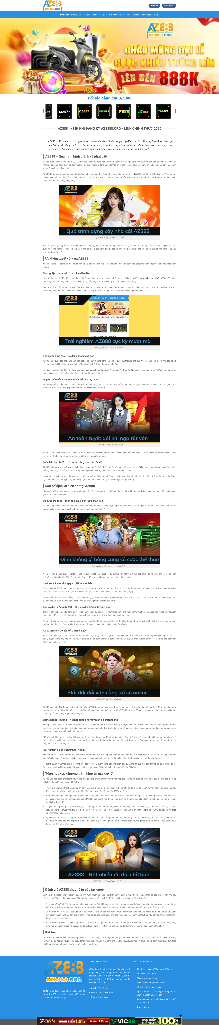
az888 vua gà (60, 997)
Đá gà (128, 15)
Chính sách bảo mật (100, 988)
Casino (87, 15)
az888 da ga (56, 994)
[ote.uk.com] (55, 5)
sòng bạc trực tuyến (151, 278)
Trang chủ (64, 15)
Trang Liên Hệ (143, 1007)
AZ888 (51, 141)
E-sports (136, 15)
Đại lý (156, 15)
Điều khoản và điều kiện (102, 992)
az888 (74, 991)
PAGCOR (138, 174)
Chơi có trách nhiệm (100, 997)
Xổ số (121, 15)
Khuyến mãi (147, 15)
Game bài (103, 15)
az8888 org (168, 969)
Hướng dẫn (76, 15)
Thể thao (113, 15)
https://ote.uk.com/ (65, 941)
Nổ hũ (95, 15)
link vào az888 (71, 994)
